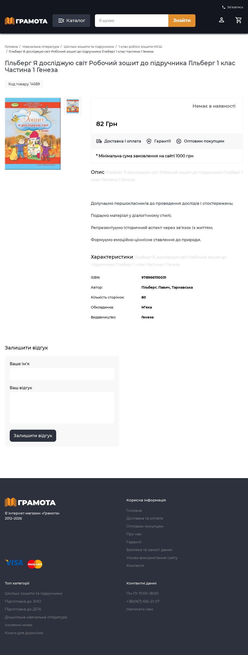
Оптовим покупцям (204, 141)
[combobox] (131, 20)
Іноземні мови (18, 625)
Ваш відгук (21, 388)
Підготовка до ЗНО (23, 601)
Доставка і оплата (122, 141)
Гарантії (162, 141)
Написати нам (139, 609)
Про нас (134, 534)
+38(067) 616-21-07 (143, 601)
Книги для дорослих (24, 633)
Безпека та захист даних (149, 549)
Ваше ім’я (20, 364)
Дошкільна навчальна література (36, 617)
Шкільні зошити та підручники (89, 46)
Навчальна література (41, 46)
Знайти (182, 20)
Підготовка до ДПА (23, 609)
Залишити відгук (33, 435)
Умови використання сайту (152, 557)
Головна (11, 46)
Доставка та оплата (144, 518)
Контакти (135, 565)
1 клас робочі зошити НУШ (140, 46)
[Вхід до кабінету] (221, 21)
